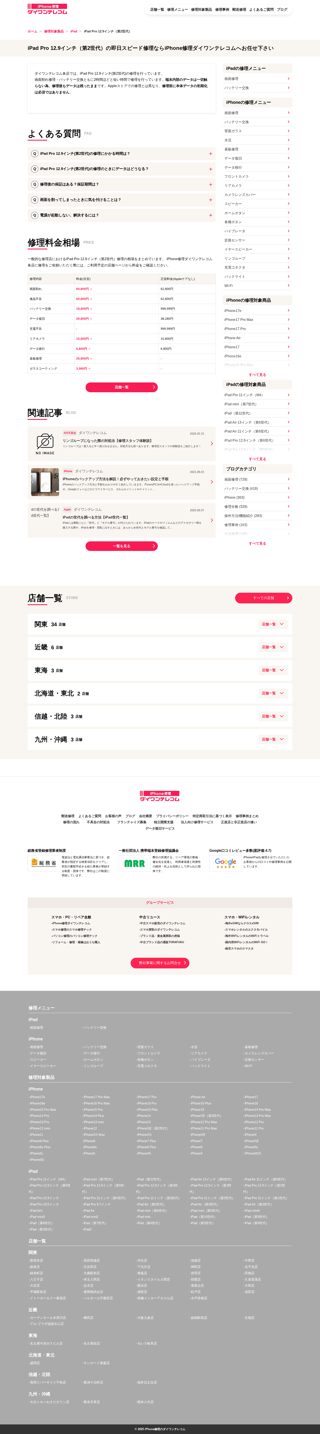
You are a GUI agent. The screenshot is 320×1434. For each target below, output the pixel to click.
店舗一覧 (157, 9)
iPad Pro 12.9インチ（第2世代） (108, 31)
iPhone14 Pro (39, 1116)
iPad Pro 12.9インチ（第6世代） (249, 440)
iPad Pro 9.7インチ (97, 1204)
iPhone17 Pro (235, 329)
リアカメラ (233, 185)
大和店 (249, 1285)
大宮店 (35, 1285)
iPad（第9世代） (257, 1217)
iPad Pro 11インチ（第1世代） (267, 1198)
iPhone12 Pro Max (204, 1122)
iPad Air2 (36, 1210)
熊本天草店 (92, 1402)
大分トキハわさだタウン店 (49, 1402)
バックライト (234, 276)
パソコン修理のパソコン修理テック (75, 935)
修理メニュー (177, 9)
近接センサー (234, 240)
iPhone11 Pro (254, 1128)
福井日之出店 (147, 1382)
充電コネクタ (234, 267)
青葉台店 (197, 1285)
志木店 (88, 1285)
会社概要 (145, 816)
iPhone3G (37, 1159)
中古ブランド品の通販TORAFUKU (162, 942)
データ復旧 (233, 158)
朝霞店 (196, 1279)
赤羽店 (196, 1273)
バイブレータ (234, 231)
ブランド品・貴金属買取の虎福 (160, 935)
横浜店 (142, 1285)
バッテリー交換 (236, 88)
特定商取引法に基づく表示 (212, 816)
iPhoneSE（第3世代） (207, 1116)
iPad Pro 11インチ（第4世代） (106, 1198)
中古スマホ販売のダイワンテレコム (162, 923)
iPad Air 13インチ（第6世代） (247, 422)
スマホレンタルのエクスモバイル (246, 929)
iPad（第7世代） (96, 1223)
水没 (227, 140)
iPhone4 (196, 1153)
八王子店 (36, 1279)
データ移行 (233, 167)
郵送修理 (239, 9)
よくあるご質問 (261, 9)
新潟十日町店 (93, 1382)
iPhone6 (196, 1147)
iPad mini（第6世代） (152, 1210)
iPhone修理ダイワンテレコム (71, 923)
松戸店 (196, 1292)
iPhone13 (144, 1122)
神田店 (196, 1267)
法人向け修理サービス (197, 822)
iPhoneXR (198, 1134)
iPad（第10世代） (204, 1217)
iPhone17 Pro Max (238, 319)
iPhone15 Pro (93, 1109)
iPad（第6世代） (149, 1223)
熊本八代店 (145, 1402)
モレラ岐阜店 (147, 1343)
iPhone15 (197, 1109)
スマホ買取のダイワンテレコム (160, 929)
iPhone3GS (253, 1153)
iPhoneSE (252, 1141)
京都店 (249, 1318)
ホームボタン (234, 213)
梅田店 (88, 1318)
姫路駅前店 (199, 1318)
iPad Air (89, 1210)
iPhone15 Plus (147, 1109)
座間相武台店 (93, 1292)
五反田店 (90, 1267)
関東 (46, 624)
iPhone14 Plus (94, 1116)
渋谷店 (142, 1260)
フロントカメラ (236, 176)
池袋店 (196, 1260)
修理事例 (222, 9)
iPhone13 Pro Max (258, 1116)
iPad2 (88, 1229)
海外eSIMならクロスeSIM (242, 923)
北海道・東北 (57, 693)
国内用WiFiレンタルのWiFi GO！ (246, 942)
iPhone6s (90, 1147)
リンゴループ (234, 258)
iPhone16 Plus (201, 1103)
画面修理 (231, 79)
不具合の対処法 (98, 822)
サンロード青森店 (97, 1363)
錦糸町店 (36, 1273)
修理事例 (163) (235, 525)
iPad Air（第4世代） (205, 1204)
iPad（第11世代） (238, 413)
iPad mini (143, 1217)
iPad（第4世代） (257, 1223)
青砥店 (142, 1273)
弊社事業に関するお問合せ (160, 963)
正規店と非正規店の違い (239, 822)
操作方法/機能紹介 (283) (243, 516)
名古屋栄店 (92, 1343)
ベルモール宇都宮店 (98, 1298)
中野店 (249, 1260)
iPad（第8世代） (42, 1223)
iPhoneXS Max (94, 1134)
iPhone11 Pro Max (204, 1128)
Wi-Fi (228, 286)
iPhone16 (251, 1103)
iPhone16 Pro (147, 1103)
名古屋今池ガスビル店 (46, 1343)
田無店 (249, 1273)
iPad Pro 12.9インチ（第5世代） (249, 449)
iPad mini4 (252, 1210)
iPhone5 (89, 1153)
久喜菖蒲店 (253, 1279)
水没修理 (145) (235, 534)
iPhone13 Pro (39, 1122)
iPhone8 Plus (39, 1141)
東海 (44, 670)
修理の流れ (71, 822)
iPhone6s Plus (40, 1147)
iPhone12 (90, 1128)
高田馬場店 (92, 1260)
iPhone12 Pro (254, 1122)
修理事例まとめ (247, 816)
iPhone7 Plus (146, 1141)
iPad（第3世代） (42, 1229)
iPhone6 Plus (146, 1147)
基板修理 (231, 149)
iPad (74, 31)
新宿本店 (36, 1260)
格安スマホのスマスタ (239, 948)
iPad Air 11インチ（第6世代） (247, 431)
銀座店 (35, 1267)
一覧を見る (121, 546)
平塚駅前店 (38, 1292)
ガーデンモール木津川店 (48, 1318)
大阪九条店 (145, 1318)
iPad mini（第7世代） (241, 404)
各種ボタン (233, 222)
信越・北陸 (54, 716)
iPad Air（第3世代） (259, 1204)
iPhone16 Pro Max (238, 365)
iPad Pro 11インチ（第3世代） (159, 1198)
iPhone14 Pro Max (258, 1109)
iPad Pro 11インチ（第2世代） (213, 1198)
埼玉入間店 (92, 1279)
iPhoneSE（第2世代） (153, 1128)
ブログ (282, 9)
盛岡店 (35, 1363)
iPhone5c (36, 1153)
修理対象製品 (201, 9)
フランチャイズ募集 (132, 822)
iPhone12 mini (40, 1128)
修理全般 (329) (235, 506)
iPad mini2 (91, 1217)
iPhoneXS (144, 1134)
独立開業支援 (163, 822)
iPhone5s (251, 1147)
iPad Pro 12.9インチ (44, 1198)
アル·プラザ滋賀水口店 (47, 1324)
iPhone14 (144, 1116)
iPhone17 (231, 347)
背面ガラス (233, 131)
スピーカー (233, 204)
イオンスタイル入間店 (153, 1279)
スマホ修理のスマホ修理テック (72, 929)
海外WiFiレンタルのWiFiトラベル (247, 935)
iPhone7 (196, 1141)
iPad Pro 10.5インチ (44, 1204)
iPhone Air (232, 338)
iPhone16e (232, 356)
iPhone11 (36, 1134)
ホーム (32, 31)
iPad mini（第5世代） (206, 1210)
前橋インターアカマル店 (155, 1298)
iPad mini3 (37, 1217)
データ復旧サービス (160, 828)
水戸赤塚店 (199, 1298)
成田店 (249, 1292)
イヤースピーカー (238, 249)
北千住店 (251, 1267)
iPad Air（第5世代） (151, 1204)
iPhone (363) (234, 497)
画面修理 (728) (235, 479)
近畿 (44, 647)
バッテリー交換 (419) (241, 488)
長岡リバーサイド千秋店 (48, 1382)
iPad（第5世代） (203, 1223)
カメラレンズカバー (240, 195)
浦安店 (142, 1292)
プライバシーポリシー (172, 816)
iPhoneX (251, 1134)
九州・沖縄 (54, 739)
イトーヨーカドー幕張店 (48, 1298)
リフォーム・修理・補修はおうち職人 (76, 942)
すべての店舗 (263, 598)
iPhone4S (144, 1153)
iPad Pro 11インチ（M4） (244, 395)
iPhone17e (232, 311)
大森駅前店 (92, 1273)
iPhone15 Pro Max (43, 1109)
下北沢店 (143, 1267)
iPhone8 (89, 1141)
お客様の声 (113, 816)
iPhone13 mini (94, 1122)
